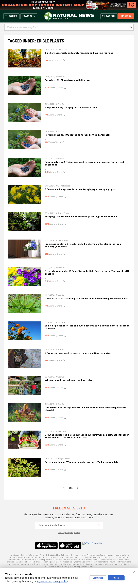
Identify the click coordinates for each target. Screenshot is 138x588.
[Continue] (99, 525)
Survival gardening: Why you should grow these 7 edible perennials (81, 462)
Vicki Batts (62, 431)
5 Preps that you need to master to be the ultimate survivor (78, 353)
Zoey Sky (61, 77)
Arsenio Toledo (63, 213)
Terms (83, 555)
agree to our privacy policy (52, 581)
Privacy (76, 555)
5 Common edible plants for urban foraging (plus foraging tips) (80, 189)
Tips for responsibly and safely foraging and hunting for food (79, 53)
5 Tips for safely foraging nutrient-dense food (71, 107)
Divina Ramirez (64, 186)
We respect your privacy (69, 533)
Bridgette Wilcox (64, 459)
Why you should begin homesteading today (68, 380)
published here (61, 564)
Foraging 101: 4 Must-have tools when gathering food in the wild (81, 216)
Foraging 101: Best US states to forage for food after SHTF (78, 134)
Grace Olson (63, 240)
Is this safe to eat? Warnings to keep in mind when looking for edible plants (87, 298)
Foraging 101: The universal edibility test (67, 80)
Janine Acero (63, 322)
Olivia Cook (62, 50)
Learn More (98, 578)
